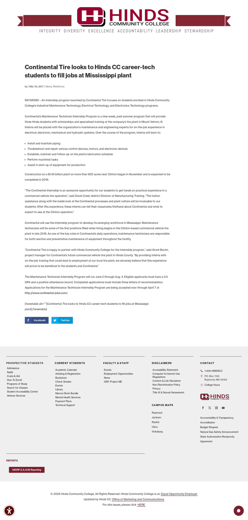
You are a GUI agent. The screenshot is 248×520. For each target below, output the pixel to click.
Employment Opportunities (118, 373)
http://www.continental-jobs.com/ (46, 293)
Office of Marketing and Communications (138, 499)
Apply (10, 372)
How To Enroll (14, 380)
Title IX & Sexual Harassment (168, 392)
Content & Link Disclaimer (167, 380)
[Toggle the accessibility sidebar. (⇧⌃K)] (9, 511)
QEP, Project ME (113, 381)
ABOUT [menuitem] (110, 42)
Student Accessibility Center (22, 391)
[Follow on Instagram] (216, 408)
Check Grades (63, 381)
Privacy (156, 388)
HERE (141, 504)
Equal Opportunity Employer (179, 494)
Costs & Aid (13, 376)
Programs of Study (17, 383)
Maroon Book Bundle (66, 393)
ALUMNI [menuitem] (127, 42)
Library (59, 389)
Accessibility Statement (165, 369)
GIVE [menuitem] (139, 42)
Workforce (58, 86)
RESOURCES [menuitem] (194, 42)
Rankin (155, 422)
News (49, 86)
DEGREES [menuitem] (47, 42)
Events (59, 385)
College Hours (212, 384)
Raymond (157, 412)
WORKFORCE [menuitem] (172, 42)
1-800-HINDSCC (213, 370)
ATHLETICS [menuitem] (153, 42)
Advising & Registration (67, 373)
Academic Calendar (66, 369)
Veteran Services (16, 395)
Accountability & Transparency (216, 417)
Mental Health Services (67, 397)
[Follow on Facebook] (203, 408)
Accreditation (207, 422)
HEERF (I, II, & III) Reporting (26, 469)
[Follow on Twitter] (209, 408)
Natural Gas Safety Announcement (219, 431)
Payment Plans (63, 401)
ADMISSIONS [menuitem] (26, 42)
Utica (155, 426)
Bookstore (61, 377)
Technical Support (65, 405)
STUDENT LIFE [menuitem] (68, 42)
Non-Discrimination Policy (166, 384)
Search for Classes (17, 387)
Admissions (13, 368)
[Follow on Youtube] (223, 408)
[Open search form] (225, 42)
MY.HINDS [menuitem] (215, 42)
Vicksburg (157, 431)
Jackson (156, 417)
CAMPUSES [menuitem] (91, 42)
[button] (239, 511)
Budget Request (209, 427)
